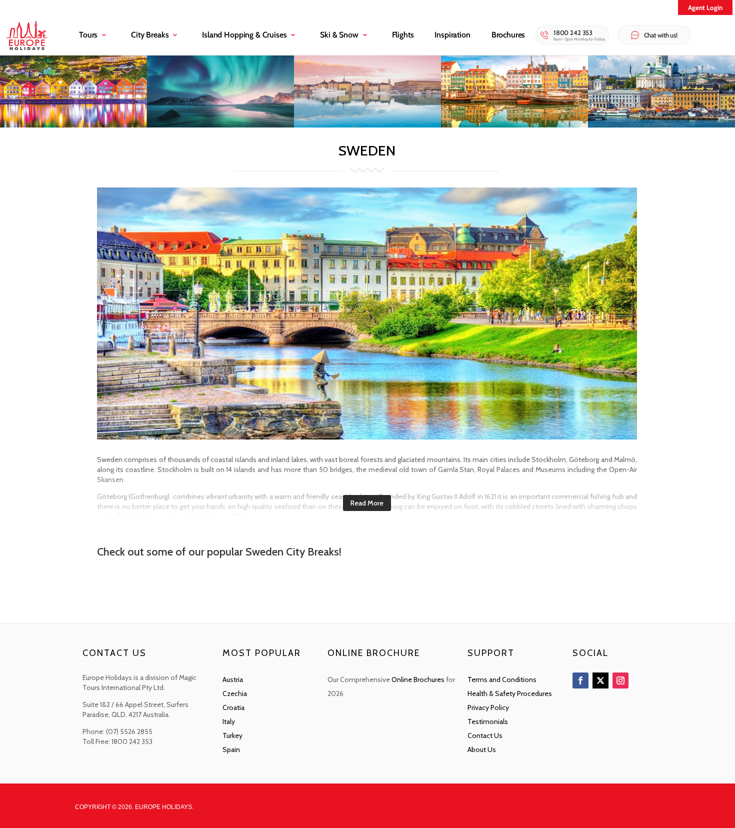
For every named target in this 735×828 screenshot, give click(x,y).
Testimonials (488, 721)
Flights (403, 35)
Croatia (233, 707)
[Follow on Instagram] (620, 680)
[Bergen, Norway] (73, 125)
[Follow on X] (600, 680)
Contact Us (485, 735)
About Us (482, 749)
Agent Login (705, 8)
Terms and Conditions (502, 679)
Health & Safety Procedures (510, 693)
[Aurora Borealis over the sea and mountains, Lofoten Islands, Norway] (220, 125)
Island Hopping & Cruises (244, 35)
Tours (88, 35)
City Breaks (149, 35)
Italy (228, 721)
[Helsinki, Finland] (661, 125)
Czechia (234, 693)
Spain (231, 749)
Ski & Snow (339, 35)
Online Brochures (418, 679)
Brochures (509, 35)
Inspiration (452, 35)
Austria (232, 679)
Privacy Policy (488, 707)
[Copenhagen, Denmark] (514, 125)
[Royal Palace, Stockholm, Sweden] (367, 125)
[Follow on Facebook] (580, 680)
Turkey (232, 735)
